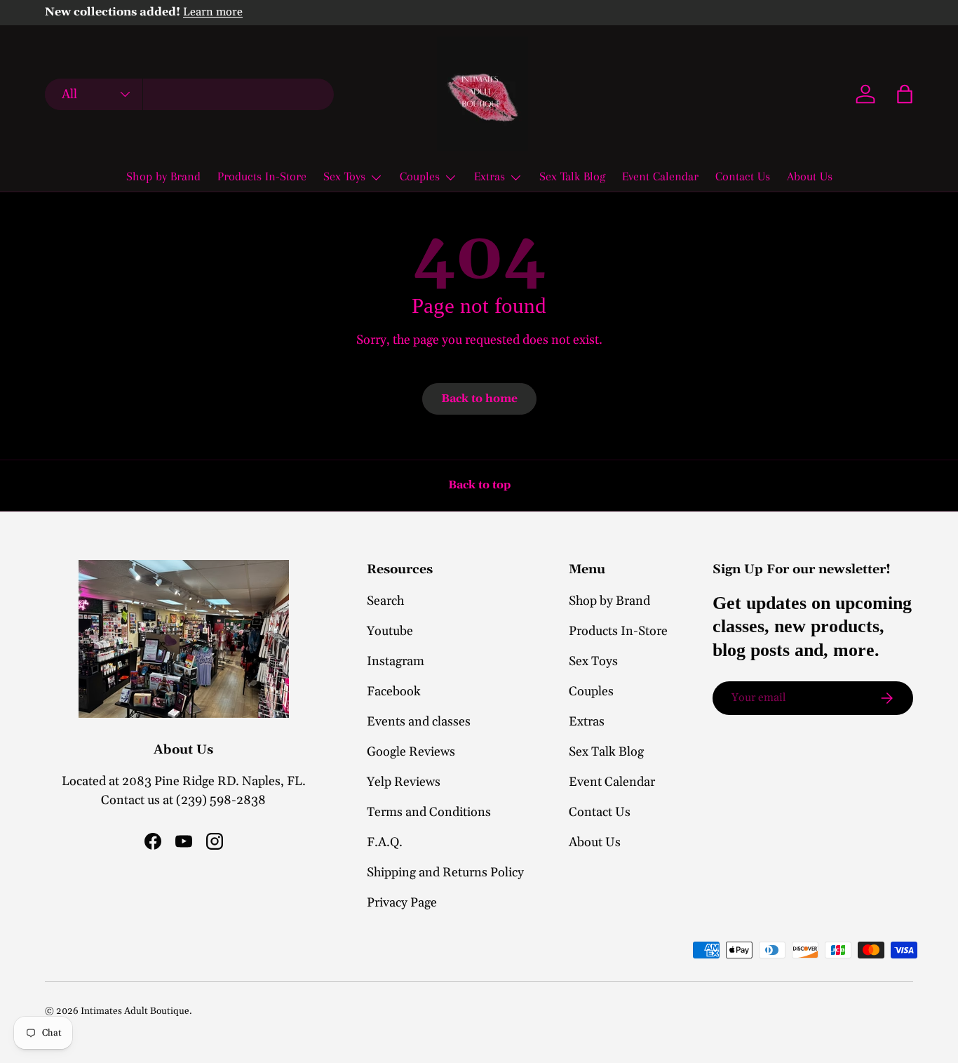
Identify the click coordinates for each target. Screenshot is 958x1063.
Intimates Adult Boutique (135, 1011)
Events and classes (419, 722)
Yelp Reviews (403, 782)
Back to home (479, 399)
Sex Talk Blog (572, 176)
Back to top (479, 485)
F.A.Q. (385, 842)
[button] (904, 94)
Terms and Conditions (429, 812)
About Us (809, 176)
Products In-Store (261, 176)
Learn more (213, 12)
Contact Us (742, 176)
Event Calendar (660, 176)
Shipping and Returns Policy (445, 872)
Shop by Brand (163, 176)
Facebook (394, 691)
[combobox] (189, 94)
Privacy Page (402, 903)
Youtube (390, 631)
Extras (489, 176)
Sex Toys (344, 176)
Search (385, 601)
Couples (420, 176)
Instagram (395, 661)
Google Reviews (411, 752)
